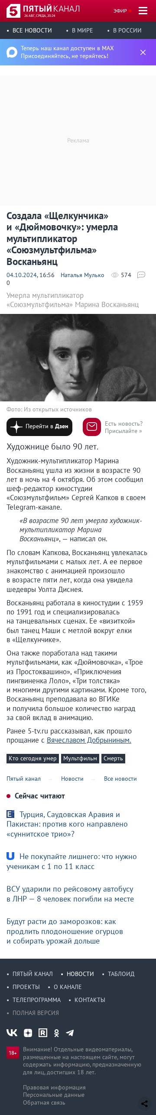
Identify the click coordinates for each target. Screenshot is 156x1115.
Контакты (90, 1000)
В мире (82, 30)
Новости (80, 974)
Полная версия (36, 1013)
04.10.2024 (21, 275)
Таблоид (121, 974)
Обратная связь (44, 1102)
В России (127, 30)
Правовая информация (54, 1087)
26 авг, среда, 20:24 (39, 15)
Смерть (113, 758)
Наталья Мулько (82, 275)
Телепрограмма (37, 1000)
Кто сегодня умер (33, 758)
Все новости (32, 30)
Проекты (26, 987)
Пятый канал (33, 974)
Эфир (120, 10)
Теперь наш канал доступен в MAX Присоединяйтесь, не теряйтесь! (67, 52)
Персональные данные (53, 1095)
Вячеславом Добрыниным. (89, 740)
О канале (68, 987)
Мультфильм (80, 758)
